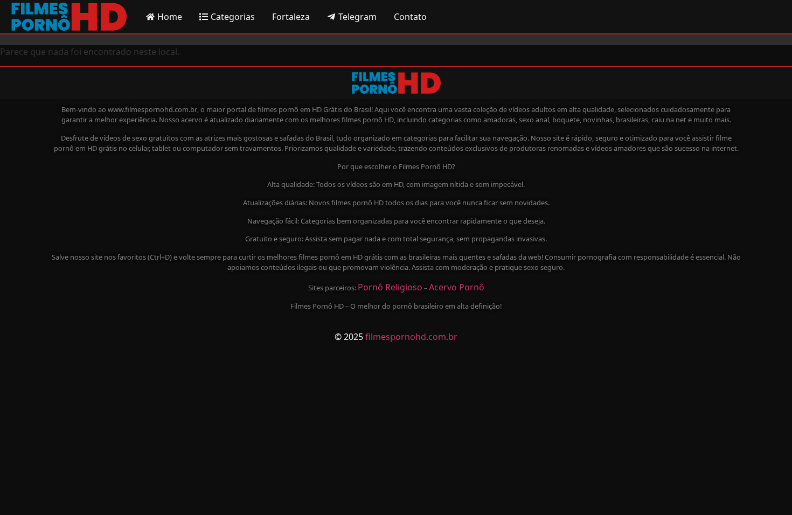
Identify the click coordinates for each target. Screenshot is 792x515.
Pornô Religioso (390, 287)
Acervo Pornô (456, 287)
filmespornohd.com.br (411, 337)
